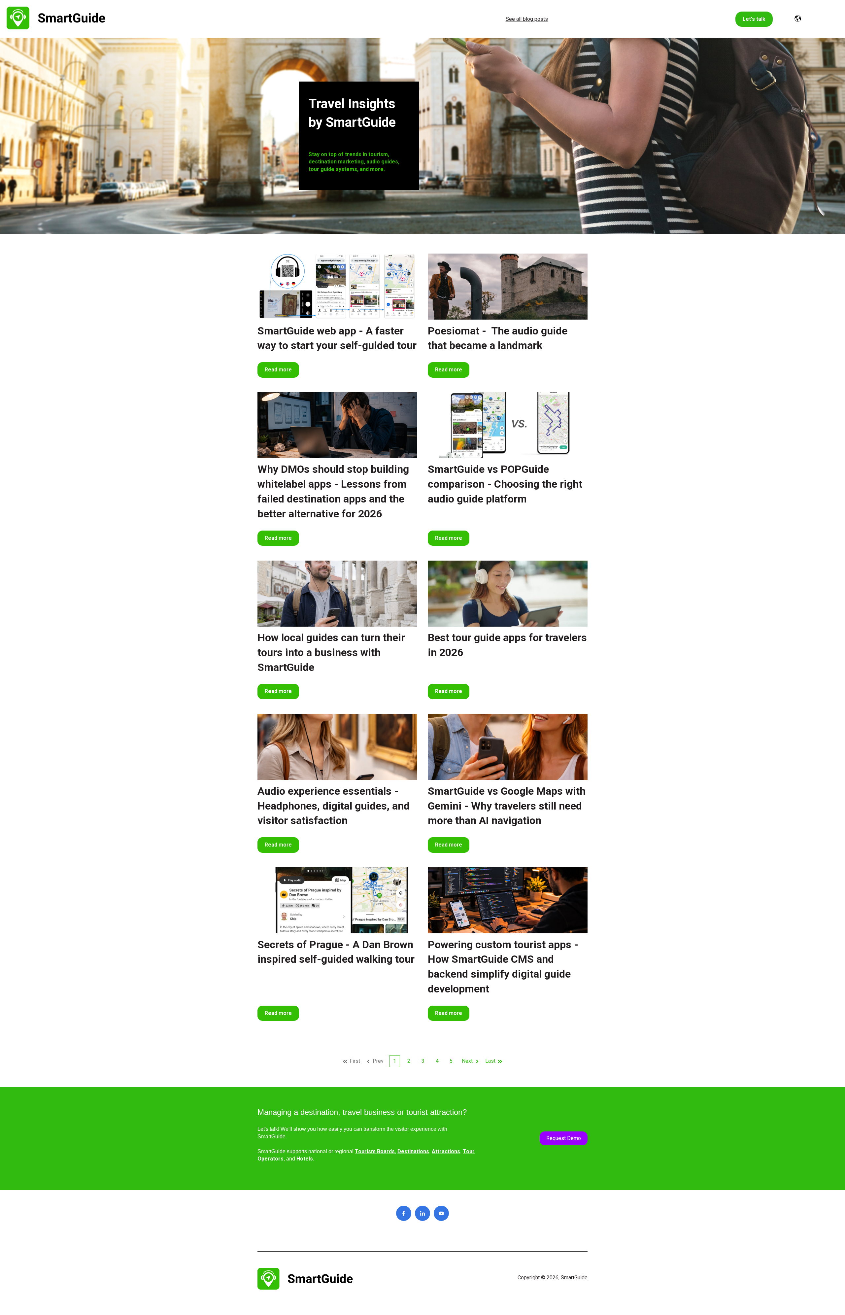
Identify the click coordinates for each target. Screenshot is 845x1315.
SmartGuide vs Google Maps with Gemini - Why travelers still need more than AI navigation (507, 806)
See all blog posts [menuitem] (527, 19)
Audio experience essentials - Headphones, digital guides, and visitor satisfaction (333, 806)
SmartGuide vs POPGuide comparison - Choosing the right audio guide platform (505, 484)
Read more (278, 369)
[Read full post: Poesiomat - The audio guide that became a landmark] (508, 287)
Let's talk (754, 19)
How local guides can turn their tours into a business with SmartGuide (331, 652)
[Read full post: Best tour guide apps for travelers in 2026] (508, 594)
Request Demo (563, 1138)
